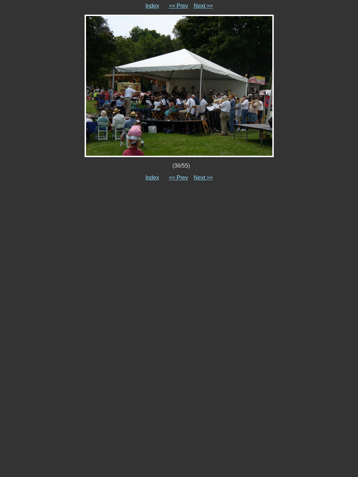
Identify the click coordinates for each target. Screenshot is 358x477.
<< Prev (178, 6)
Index (152, 6)
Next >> (203, 6)
